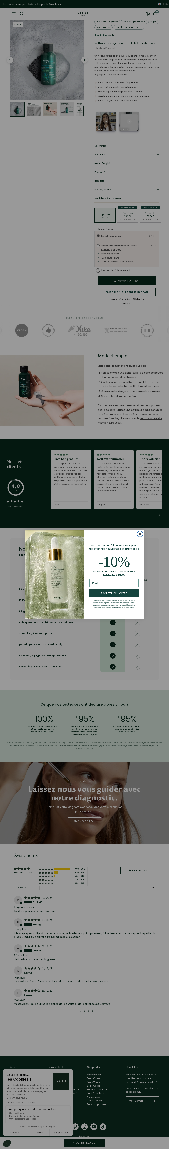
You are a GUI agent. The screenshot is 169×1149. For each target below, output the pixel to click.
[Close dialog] (140, 534)
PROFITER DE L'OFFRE (114, 593)
